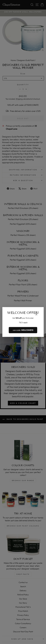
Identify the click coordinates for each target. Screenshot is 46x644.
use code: (23, 330)
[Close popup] (36, 315)
